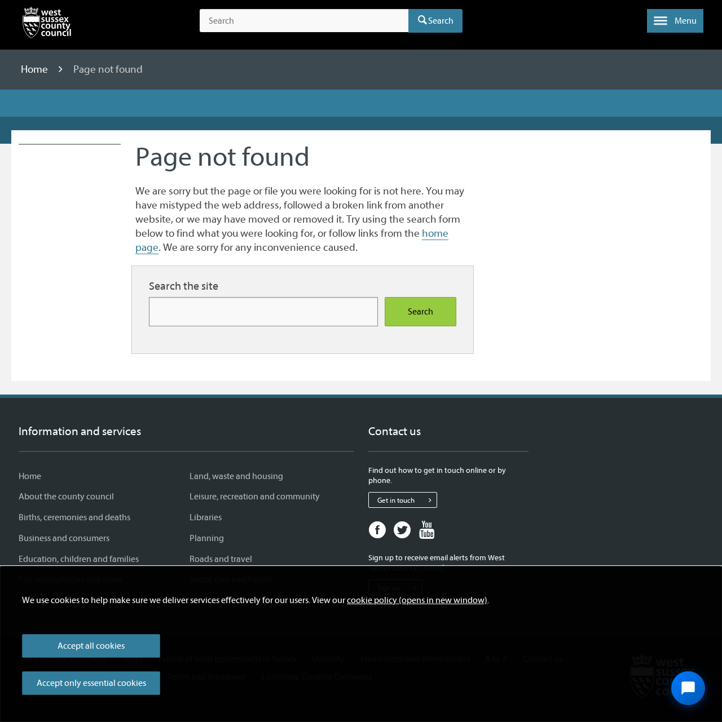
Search (441, 21)
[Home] (47, 25)
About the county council (66, 496)
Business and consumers (64, 538)
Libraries (206, 517)
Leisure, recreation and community (255, 496)
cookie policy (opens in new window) (417, 600)
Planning (207, 538)
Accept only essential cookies (91, 683)
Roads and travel (221, 559)
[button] (675, 21)
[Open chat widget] (688, 688)
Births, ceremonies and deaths (74, 517)
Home (35, 69)
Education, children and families (79, 559)
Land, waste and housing (236, 476)
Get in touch (396, 500)
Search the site (183, 286)
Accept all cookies (91, 646)
